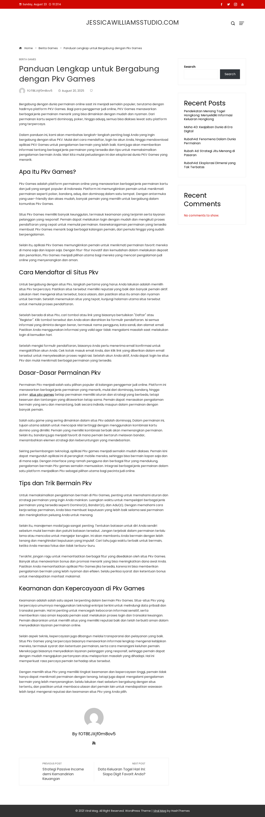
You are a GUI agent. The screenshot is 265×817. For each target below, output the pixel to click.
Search (190, 66)
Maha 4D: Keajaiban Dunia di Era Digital (208, 129)
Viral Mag (159, 811)
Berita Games (27, 59)
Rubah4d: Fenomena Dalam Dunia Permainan (210, 141)
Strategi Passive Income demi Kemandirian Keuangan (63, 771)
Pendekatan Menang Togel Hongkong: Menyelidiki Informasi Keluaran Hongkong (208, 115)
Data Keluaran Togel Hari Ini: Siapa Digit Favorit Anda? (121, 769)
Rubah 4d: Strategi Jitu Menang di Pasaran (209, 153)
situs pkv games (41, 394)
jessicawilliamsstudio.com (132, 22)
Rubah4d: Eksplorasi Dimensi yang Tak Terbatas (210, 165)
